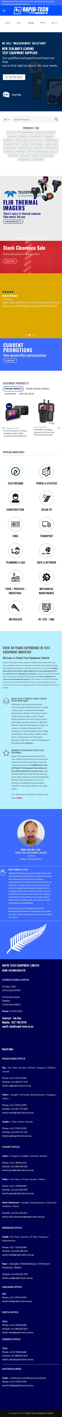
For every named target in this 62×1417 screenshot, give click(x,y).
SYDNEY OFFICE (11, 1146)
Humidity (25, 144)
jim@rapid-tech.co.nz (21, 1026)
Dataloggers (8, 140)
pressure (54, 152)
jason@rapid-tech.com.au (21, 1170)
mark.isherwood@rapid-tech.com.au (26, 1216)
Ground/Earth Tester (11, 144)
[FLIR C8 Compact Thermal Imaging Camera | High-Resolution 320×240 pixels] (16, 412)
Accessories (11, 132)
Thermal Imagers (24, 159)
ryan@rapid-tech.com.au (21, 1277)
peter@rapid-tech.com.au (21, 1193)
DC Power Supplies (22, 140)
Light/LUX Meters (25, 148)
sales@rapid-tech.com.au (21, 1332)
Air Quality (40, 132)
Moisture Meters (52, 148)
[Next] (58, 428)
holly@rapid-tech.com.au (21, 1385)
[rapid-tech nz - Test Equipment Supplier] (31, 11)
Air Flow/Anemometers (26, 132)
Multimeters (8, 152)
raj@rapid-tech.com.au (20, 1085)
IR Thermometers (10, 148)
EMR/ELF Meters (51, 140)
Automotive (51, 132)
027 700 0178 (19, 1022)
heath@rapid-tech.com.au (21, 1254)
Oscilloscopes (20, 152)
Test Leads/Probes (46, 155)
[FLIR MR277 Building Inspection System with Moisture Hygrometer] (46, 412)
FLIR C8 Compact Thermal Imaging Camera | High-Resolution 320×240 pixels (14, 433)
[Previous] (3, 428)
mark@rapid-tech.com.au (21, 1112)
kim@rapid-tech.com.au (20, 1301)
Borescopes (12, 136)
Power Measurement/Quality (38, 152)
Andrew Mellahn (9, 295)
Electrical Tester (37, 140)
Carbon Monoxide (35, 136)
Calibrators (23, 136)
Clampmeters (48, 136)
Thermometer (38, 159)
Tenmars (34, 155)
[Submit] (56, 119)
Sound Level (24, 155)
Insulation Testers (51, 144)
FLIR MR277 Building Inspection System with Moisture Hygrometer (43, 432)
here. (19, 797)
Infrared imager (36, 144)
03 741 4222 (16, 1011)
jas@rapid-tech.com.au (20, 1135)
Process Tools (13, 155)
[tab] (13, 388)
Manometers (38, 148)
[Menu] (4, 10)
